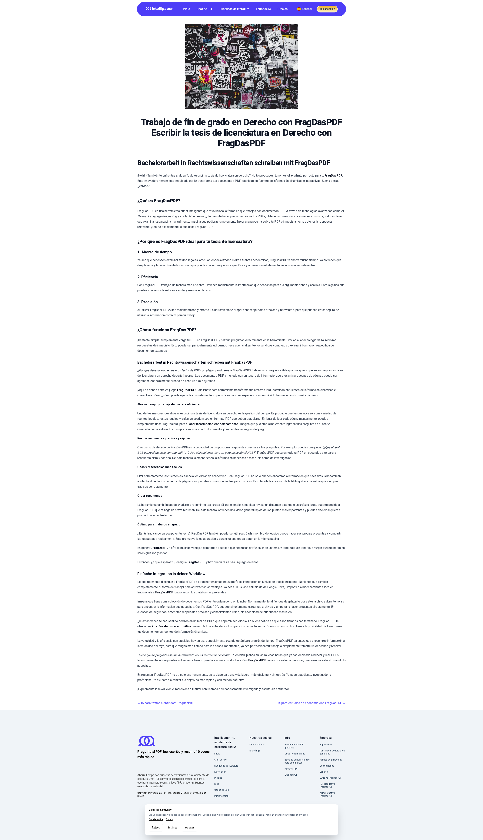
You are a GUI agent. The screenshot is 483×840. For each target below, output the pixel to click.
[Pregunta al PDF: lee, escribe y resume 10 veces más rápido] (160, 9)
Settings (172, 828)
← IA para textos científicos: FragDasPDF (165, 703)
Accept (189, 828)
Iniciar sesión (327, 9)
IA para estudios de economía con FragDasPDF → (312, 703)
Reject (156, 828)
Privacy (169, 819)
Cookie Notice (156, 819)
